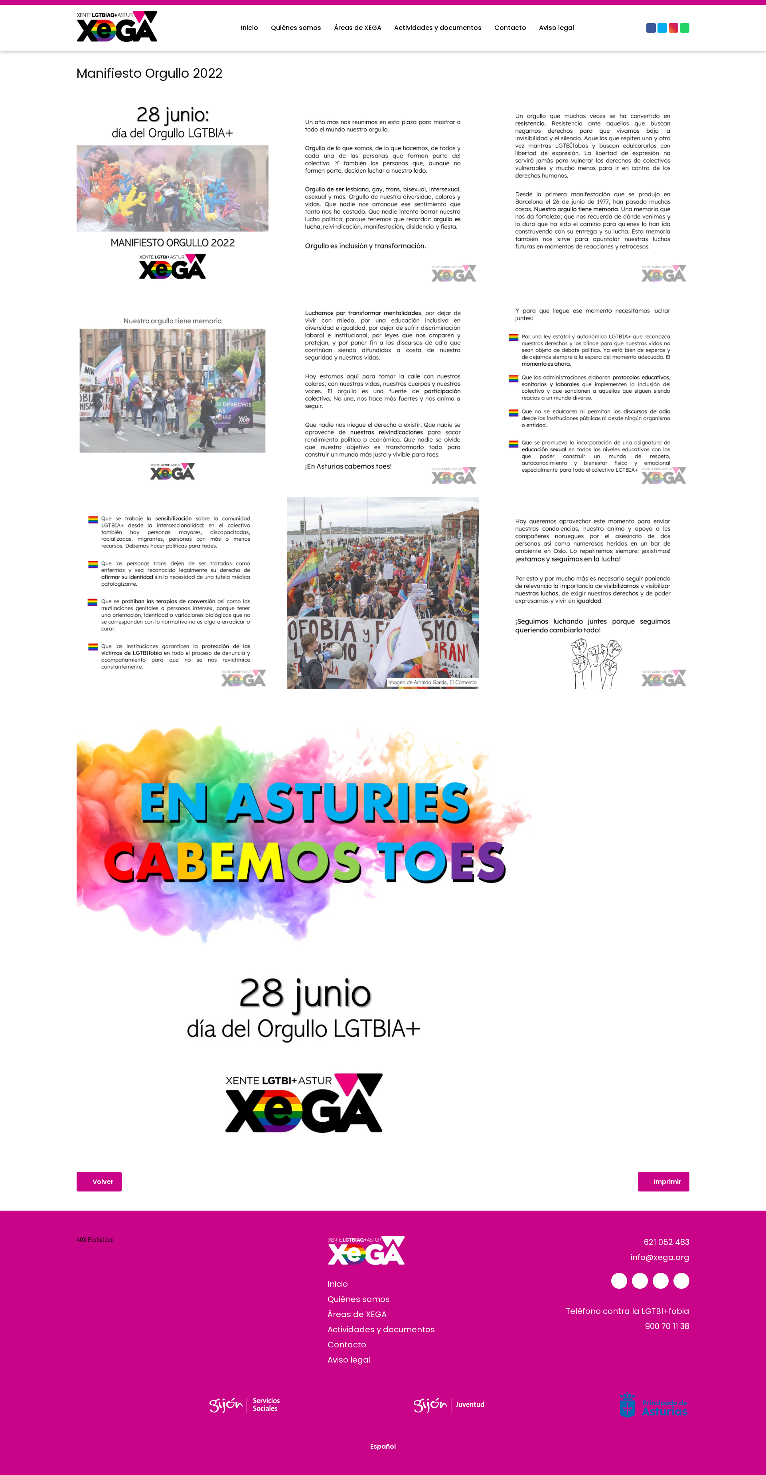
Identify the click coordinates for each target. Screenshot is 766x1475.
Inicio (249, 27)
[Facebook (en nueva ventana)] (651, 28)
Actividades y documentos (438, 27)
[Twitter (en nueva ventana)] (662, 28)
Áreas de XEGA (357, 27)
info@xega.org (660, 1257)
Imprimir (666, 1181)
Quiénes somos (296, 27)
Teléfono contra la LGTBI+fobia (627, 1311)
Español (383, 1446)
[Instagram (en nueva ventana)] (673, 28)
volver (101, 1181)
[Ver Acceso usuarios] (637, 28)
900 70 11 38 (666, 1326)
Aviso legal (556, 27)
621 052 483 (665, 1242)
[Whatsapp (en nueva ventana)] (684, 28)
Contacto (510, 27)
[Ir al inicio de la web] (122, 39)
